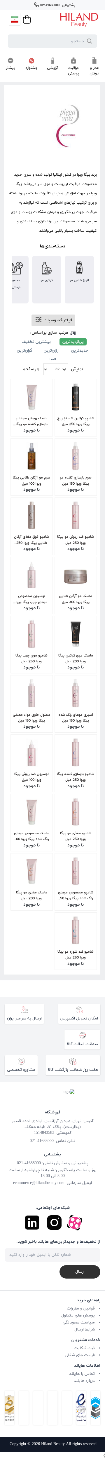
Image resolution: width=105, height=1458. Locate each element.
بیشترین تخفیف (36, 342)
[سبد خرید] (26, 19)
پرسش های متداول (78, 1315)
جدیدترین (79, 350)
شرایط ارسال (84, 1329)
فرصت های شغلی (80, 1355)
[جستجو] (88, 41)
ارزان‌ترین (52, 350)
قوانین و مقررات (81, 1308)
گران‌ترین (24, 350)
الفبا (52, 359)
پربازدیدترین (73, 342)
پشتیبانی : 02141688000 (57, 5)
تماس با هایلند (82, 1374)
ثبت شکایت (84, 1348)
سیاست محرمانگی (79, 1322)
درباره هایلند (84, 1381)
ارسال (80, 1271)
